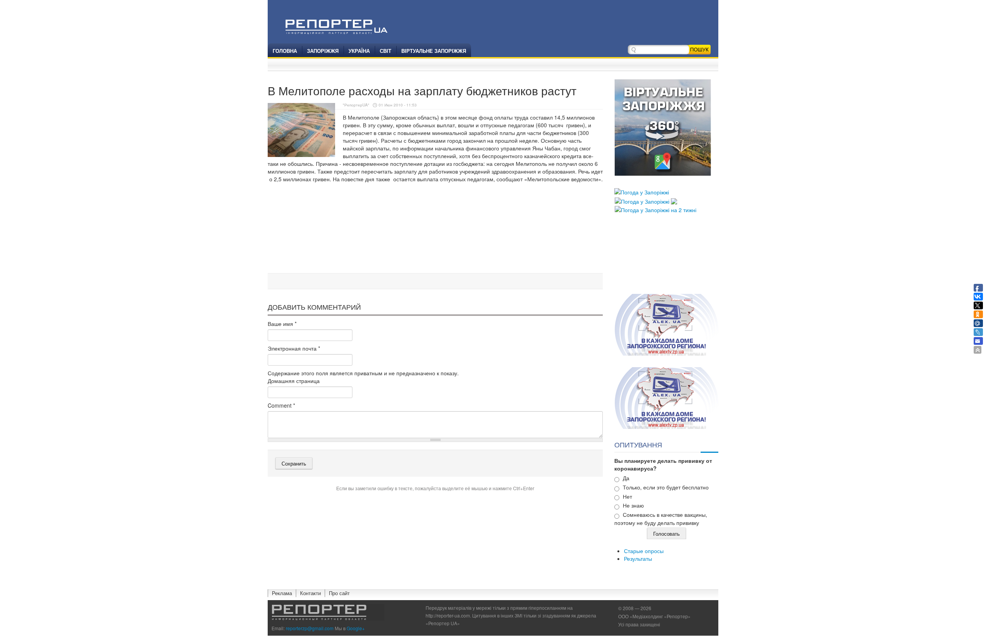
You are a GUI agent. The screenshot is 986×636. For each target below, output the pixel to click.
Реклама (282, 593)
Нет (627, 496)
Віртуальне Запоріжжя (433, 50)
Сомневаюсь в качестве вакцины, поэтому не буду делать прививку (660, 518)
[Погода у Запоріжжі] (641, 191)
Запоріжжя (323, 50)
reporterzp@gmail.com (310, 628)
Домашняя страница (294, 381)
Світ (385, 50)
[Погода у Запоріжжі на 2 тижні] (655, 209)
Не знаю (633, 505)
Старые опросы (644, 551)
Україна (359, 50)
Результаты (638, 558)
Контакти (310, 593)
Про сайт (339, 593)
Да (626, 478)
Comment (281, 405)
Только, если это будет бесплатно (666, 487)
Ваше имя (282, 323)
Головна (285, 50)
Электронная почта (294, 348)
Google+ (356, 628)
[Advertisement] (435, 250)
